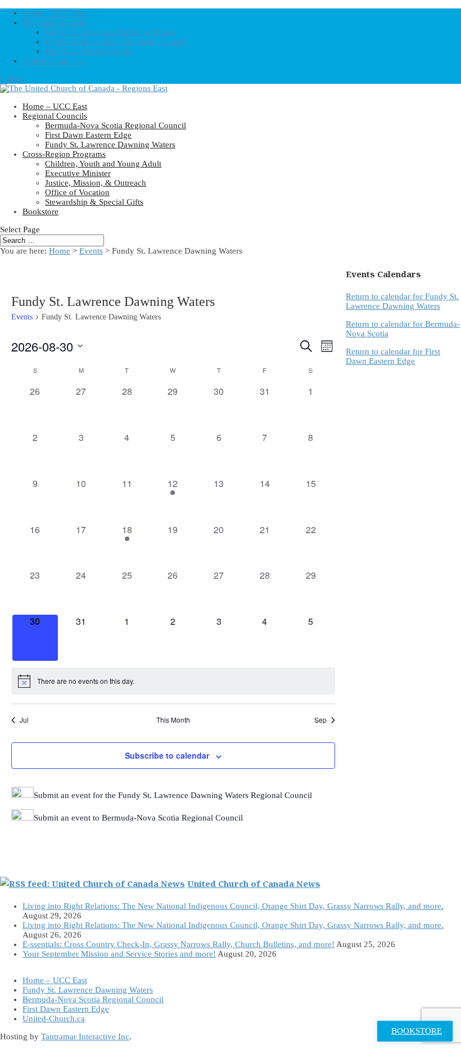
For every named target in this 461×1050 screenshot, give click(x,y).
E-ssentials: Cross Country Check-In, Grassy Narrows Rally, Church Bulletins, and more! (178, 944)
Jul (24, 719)
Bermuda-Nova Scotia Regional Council (115, 41)
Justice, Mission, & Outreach (95, 182)
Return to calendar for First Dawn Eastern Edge (393, 356)
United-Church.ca (53, 60)
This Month (173, 719)
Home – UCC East (54, 12)
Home (59, 250)
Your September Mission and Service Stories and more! (119, 953)
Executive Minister (78, 173)
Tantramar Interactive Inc (85, 1036)
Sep (320, 719)
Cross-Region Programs (64, 154)
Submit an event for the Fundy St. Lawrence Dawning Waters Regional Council (173, 795)
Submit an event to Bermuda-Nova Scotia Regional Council (138, 817)
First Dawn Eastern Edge (88, 51)
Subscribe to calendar (167, 755)
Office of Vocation (77, 192)
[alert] (173, 681)
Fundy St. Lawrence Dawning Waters (110, 32)
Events (22, 317)
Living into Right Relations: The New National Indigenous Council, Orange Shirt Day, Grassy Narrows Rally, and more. (233, 906)
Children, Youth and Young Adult (103, 163)
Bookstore (40, 211)
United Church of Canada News (253, 883)
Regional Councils (54, 22)
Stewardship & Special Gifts (94, 201)
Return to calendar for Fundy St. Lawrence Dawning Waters (402, 301)
